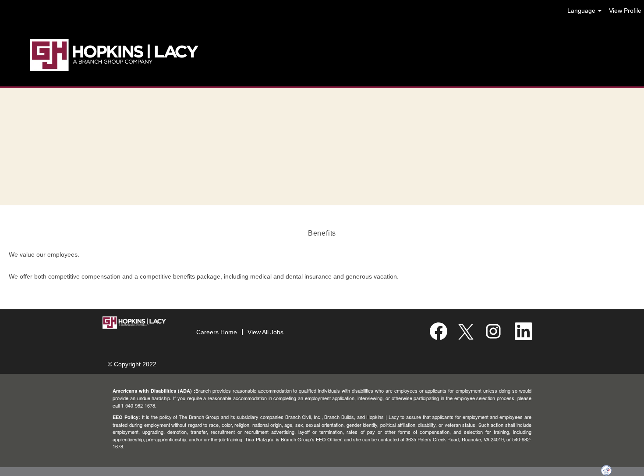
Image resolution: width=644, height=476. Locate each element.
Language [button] (582, 10)
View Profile (625, 10)
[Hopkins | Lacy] (114, 55)
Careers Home (216, 332)
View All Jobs (265, 332)
